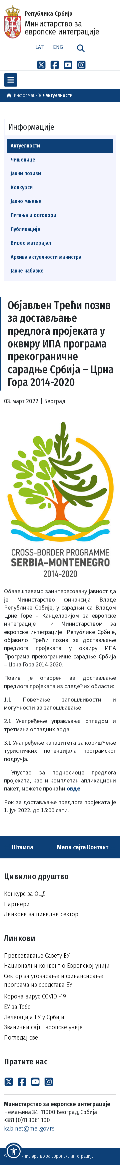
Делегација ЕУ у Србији (34, 1017)
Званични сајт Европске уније (43, 1027)
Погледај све (21, 1037)
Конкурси (22, 187)
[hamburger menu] (10, 80)
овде (73, 788)
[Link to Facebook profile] (54, 64)
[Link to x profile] (41, 64)
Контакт (98, 847)
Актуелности (59, 95)
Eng (58, 46)
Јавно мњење (26, 201)
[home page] (9, 95)
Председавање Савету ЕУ (37, 955)
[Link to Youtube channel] (68, 64)
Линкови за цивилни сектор (41, 914)
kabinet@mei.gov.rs (29, 1128)
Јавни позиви (26, 173)
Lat (39, 46)
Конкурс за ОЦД (25, 893)
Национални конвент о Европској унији (57, 965)
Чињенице (23, 159)
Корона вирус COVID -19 (35, 996)
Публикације (25, 229)
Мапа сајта (71, 847)
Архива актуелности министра (46, 257)
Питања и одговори (33, 215)
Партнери (17, 904)
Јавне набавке (27, 271)
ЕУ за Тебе (17, 1007)
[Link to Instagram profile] (81, 64)
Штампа (21, 847)
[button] (14, 1151)
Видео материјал (31, 243)
